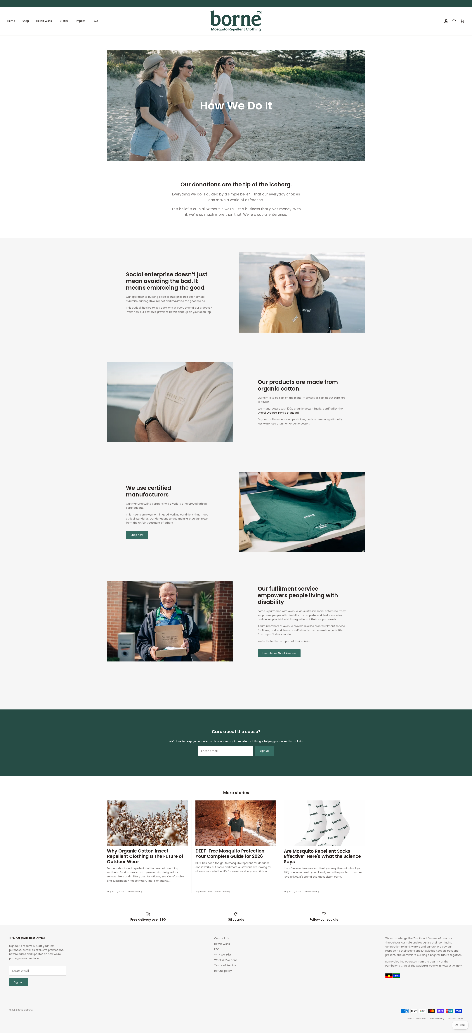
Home (11, 21)
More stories (236, 793)
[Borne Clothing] (236, 21)
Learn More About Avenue (279, 653)
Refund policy (223, 971)
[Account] (445, 21)
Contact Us (221, 938)
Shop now (137, 535)
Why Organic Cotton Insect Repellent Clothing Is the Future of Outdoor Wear (145, 856)
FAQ (95, 21)
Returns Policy (455, 1018)
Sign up (264, 751)
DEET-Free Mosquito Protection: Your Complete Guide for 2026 (230, 853)
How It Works (44, 21)
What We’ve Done (225, 960)
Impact (80, 21)
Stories (64, 21)
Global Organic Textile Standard (278, 413)
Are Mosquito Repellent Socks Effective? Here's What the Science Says (322, 856)
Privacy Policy (437, 1018)
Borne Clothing (25, 1009)
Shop (25, 21)
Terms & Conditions (416, 1018)
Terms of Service (225, 965)
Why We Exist (222, 954)
